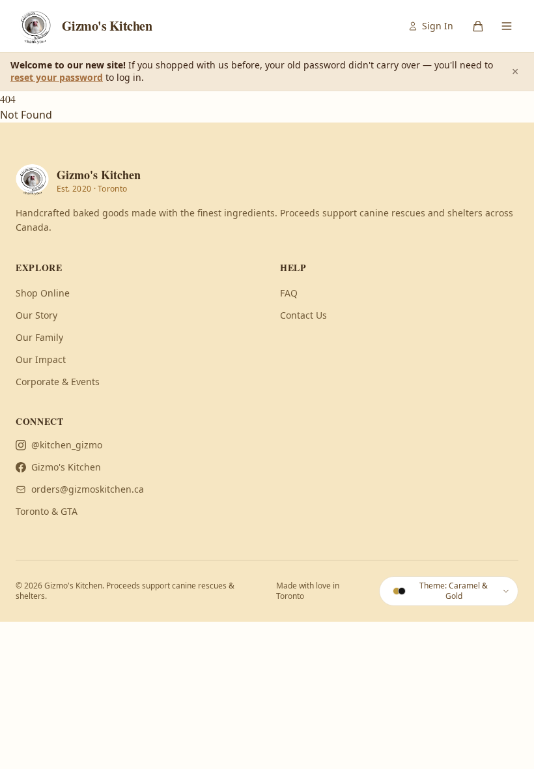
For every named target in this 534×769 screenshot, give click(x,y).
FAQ (289, 293)
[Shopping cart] (478, 26)
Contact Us (303, 315)
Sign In (437, 26)
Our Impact (41, 359)
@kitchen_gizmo (66, 445)
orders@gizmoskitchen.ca (87, 489)
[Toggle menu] (506, 26)
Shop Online (43, 293)
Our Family (39, 337)
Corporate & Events (58, 381)
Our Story (36, 315)
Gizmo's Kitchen (66, 467)
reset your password (56, 77)
